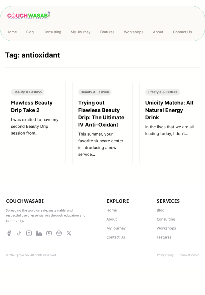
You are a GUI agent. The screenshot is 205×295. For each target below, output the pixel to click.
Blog (160, 210)
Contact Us (115, 237)
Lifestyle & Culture (163, 92)
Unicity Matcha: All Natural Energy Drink (169, 110)
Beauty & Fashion (28, 92)
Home (111, 210)
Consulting (166, 219)
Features (164, 237)
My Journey (116, 228)
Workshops (166, 228)
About (111, 219)
